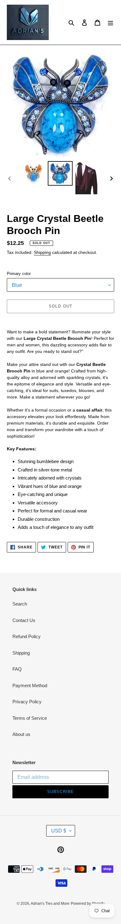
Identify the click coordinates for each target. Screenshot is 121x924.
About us (21, 734)
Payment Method (29, 685)
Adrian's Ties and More (50, 903)
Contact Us (23, 620)
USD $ (58, 830)
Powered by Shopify (88, 903)
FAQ (17, 669)
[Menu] (110, 22)
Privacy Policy (27, 701)
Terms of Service (29, 718)
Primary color (19, 273)
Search (19, 603)
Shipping (42, 252)
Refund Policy (26, 636)
